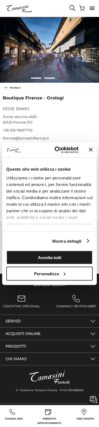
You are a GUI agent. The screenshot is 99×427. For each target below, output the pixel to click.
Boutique (15, 87)
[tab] (36, 78)
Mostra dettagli (67, 241)
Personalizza (46, 273)
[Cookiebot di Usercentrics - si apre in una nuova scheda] (58, 149)
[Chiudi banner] (91, 150)
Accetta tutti (49, 257)
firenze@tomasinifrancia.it (26, 138)
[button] (92, 8)
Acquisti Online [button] (23, 333)
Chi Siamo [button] (16, 359)
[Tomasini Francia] (19, 8)
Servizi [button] (13, 321)
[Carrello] (82, 8)
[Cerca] (72, 8)
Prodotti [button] (16, 346)
